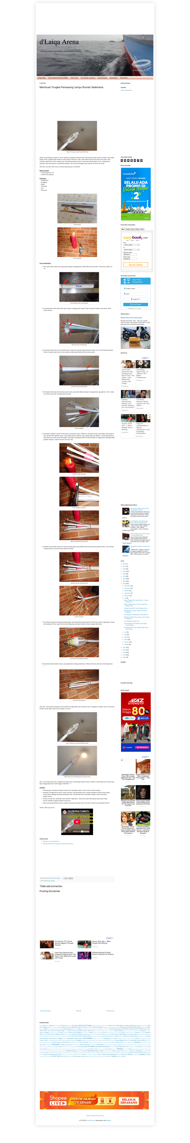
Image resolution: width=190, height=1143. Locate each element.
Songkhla (42, 1052)
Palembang (100, 1044)
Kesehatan (45, 1038)
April (125, 637)
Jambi (84, 1034)
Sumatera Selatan (133, 1052)
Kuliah (84, 1038)
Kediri (112, 1036)
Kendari (121, 1036)
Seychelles (109, 1051)
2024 (124, 569)
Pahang (74, 1044)
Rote (127, 1049)
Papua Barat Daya (132, 1044)
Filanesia (66, 1032)
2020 (124, 579)
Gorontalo (119, 1032)
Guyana (127, 1032)
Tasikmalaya (75, 1054)
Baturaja (41, 1029)
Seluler (78, 1051)
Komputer (70, 1038)
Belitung (65, 1029)
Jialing (121, 1034)
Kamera (77, 1036)
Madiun (59, 1040)
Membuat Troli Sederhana (51, 841)
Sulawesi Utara (108, 1052)
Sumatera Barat (124, 1052)
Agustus (126, 595)
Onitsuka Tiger (147, 1042)
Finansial (75, 1032)
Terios (99, 1054)
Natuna (77, 1042)
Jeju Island (107, 1034)
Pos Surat (60, 1049)
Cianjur (98, 1030)
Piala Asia (145, 1046)
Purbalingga (79, 1049)
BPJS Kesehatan (88, 1029)
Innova (49, 1034)
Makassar (74, 1040)
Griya (123, 1032)
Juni (125, 632)
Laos (111, 1038)
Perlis (127, 1046)
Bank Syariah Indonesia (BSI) (128, 1027)
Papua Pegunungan (142, 1044)
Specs (57, 1052)
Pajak (78, 1044)
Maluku (90, 1040)
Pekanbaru (65, 1046)
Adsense (51, 1025)
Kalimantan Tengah (48, 1036)
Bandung (95, 1027)
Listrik (41, 1040)
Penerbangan (105, 1046)
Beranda (78, 1011)
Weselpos (92, 1056)
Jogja (124, 1034)
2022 (124, 574)
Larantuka (120, 1038)
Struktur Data (69, 1052)
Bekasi (50, 1029)
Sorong (46, 1052)
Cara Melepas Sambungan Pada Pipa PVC (136, 614)
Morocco (50, 1042)
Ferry (137, 229)
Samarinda (55, 1051)
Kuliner (90, 1038)
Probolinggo (73, 1049)
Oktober (126, 590)
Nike (94, 1042)
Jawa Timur (102, 1034)
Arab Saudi (137, 1025)
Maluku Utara (95, 1040)
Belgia (61, 1029)
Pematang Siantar (72, 1046)
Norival (96, 1042)
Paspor (56, 1046)
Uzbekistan (69, 1056)
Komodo (65, 1038)
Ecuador (148, 1030)
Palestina (106, 1044)
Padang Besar (68, 1044)
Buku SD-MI (121, 1029)
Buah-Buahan (114, 1029)
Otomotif (55, 1044)
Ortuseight (48, 1044)
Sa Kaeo (142, 1049)
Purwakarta (85, 1049)
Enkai (50, 1032)
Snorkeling (145, 1051)
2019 (124, 581)
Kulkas (95, 1038)
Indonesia (147, 1032)
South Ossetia (52, 1052)
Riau (124, 1049)
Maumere (110, 1040)
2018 (124, 583)
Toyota (130, 1054)
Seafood (68, 1051)
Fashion (61, 1032)
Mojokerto (45, 1042)
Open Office (43, 1044)
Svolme (63, 1054)
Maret (126, 639)
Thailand (104, 1054)
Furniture (87, 1032)
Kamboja (71, 1036)
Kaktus (135, 1034)
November (127, 588)
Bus (123, 229)
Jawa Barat (89, 1034)
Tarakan (70, 1054)
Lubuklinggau (51, 1040)
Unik (51, 1056)
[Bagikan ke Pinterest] (72, 878)
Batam (148, 1027)
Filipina (70, 1032)
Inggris (45, 1034)
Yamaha (114, 1056)
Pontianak (50, 1049)
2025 (124, 566)
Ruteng (133, 1049)
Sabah (146, 1049)
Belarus (58, 1029)
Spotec (63, 1052)
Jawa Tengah (95, 1034)
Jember (112, 1034)
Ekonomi (42, 1032)
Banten (139, 1027)
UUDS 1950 (63, 1056)
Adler (48, 1025)
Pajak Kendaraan (85, 1044)
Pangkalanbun (114, 1044)
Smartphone (138, 1051)
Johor (128, 1034)
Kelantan (116, 1036)
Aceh (41, 1025)
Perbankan (122, 1046)
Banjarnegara (116, 1027)
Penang (79, 1046)
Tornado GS (124, 1054)
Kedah (109, 1036)
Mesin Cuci (127, 1040)
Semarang (83, 1051)
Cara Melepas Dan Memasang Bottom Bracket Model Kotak (139, 521)
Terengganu (94, 1054)
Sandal (59, 1051)
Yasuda (119, 1056)
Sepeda (101, 1051)
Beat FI (46, 1029)
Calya (69, 1030)
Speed (60, 1052)
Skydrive (127, 1051)
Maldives (84, 1040)
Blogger (108, 1120)
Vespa (78, 1056)
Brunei (108, 1029)
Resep (120, 1049)
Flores (83, 1032)
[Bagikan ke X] (68, 878)
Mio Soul (148, 1040)
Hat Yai (133, 1032)
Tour (142, 229)
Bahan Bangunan (67, 1027)
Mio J (144, 1040)
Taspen (80, 1054)
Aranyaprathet (144, 1025)
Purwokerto (91, 1049)
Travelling (141, 1054)
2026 (124, 564)
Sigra (113, 1051)
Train (127, 229)
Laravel (124, 1038)
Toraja (118, 1054)
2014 (124, 655)
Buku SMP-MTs (52, 1030)
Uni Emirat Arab (46, 1056)
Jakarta (80, 1034)
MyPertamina (66, 1042)
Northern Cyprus (102, 1042)
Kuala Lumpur (78, 1038)
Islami (74, 1034)
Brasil (105, 1029)
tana (67, 1054)
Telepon (84, 1054)
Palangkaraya (93, 1044)
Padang (62, 1044)
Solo (149, 1051)
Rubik (130, 1049)
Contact (88, 1115)
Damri (125, 1030)
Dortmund (134, 1030)
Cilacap (102, 1030)
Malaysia (79, 1040)
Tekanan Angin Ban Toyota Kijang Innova (135, 608)
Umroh (41, 1056)
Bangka (100, 1027)
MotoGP (54, 1042)
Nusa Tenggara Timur (129, 1042)
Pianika (45, 1049)
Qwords (103, 1049)
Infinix (41, 1034)
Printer (68, 1049)
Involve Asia (67, 1034)
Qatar (96, 1049)
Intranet (62, 1034)
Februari (126, 642)
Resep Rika (123, 78)
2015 (124, 652)
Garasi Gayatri (102, 78)
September (127, 593)
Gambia (94, 1032)
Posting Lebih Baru (45, 1011)
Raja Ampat (108, 1049)
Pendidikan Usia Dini (95, 1046)
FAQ (93, 1115)
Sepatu (97, 1051)
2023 (124, 571)
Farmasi (57, 1032)
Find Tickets (137, 304)
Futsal (91, 1032)
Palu (109, 1044)
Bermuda (76, 1029)
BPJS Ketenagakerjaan (98, 1029)
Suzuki (60, 1054)
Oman (142, 1042)
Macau (56, 1040)
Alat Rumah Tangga (49, 880)
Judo (131, 1034)
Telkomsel (89, 1054)
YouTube (123, 1056)
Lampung (106, 1038)
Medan (113, 1040)
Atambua (55, 1027)
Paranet (52, 1046)
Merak (122, 1040)
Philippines (140, 1046)
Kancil (81, 1036)
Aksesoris (64, 1025)
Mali (87, 1040)
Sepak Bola (90, 1051)
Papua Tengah (46, 1046)
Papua (120, 1044)
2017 (124, 647)
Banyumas (144, 1027)
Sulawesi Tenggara (100, 1052)
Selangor (74, 1051)
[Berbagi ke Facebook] (70, 878)
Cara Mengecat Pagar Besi (131, 621)
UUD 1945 (56, 1056)
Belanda (54, 1029)
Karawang (99, 1036)
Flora (79, 1032)
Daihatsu (121, 1030)
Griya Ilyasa (113, 78)
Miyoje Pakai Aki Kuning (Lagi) (131, 317)
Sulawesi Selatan (83, 1052)
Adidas (44, 1025)
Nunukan (109, 1042)
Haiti (130, 1032)
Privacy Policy (99, 1115)
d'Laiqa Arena (59, 41)
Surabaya (45, 1054)
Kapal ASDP (87, 1036)
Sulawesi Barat (75, 1052)
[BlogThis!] (66, 878)
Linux (148, 1038)
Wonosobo (97, 1056)
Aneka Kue (111, 1025)
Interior (53, 1034)
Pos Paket (55, 1049)
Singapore (119, 1051)
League (128, 1038)
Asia (49, 1027)
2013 (124, 657)
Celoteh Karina (82, 1030)
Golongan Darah (113, 1032)
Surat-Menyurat (52, 1054)
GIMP (101, 1032)
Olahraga (137, 1042)
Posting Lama (110, 1011)
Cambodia (74, 1030)
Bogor (82, 1029)
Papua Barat (125, 1044)
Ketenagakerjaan (53, 1038)
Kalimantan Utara (65, 1036)
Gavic (98, 1032)
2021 (124, 576)
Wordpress (102, 1056)
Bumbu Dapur (61, 1030)
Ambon (98, 1025)
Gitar (104, 1032)
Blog (79, 1029)
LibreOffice (137, 1038)
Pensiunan (112, 1046)
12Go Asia (135, 308)
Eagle (138, 1030)
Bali (86, 1027)
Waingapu (87, 1056)
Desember (127, 586)
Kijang (60, 1038)
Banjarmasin (110, 1027)
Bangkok (105, 1027)
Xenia (107, 1056)
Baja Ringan (81, 1027)
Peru (135, 1046)
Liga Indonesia (143, 1038)
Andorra (106, 1025)
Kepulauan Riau (142, 1036)
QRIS (99, 1049)
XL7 (110, 1056)
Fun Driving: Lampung (88, 78)
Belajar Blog (42, 78)
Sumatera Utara (142, 1052)
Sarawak (64, 1051)
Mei (125, 634)
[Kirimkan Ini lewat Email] (65, 878)
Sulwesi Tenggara (116, 1052)
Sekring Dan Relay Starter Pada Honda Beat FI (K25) (139, 509)
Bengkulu (70, 1029)
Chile (96, 1030)
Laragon (115, 1038)
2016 (124, 650)
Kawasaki (104, 1036)
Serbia (105, 1051)
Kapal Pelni (93, 1036)
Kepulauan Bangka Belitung (130, 1036)
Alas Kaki (69, 1025)
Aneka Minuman (120, 1025)
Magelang (64, 1040)
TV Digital (147, 1054)
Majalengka (69, 1040)
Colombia (111, 1030)
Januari (126, 644)
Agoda (59, 1025)
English (47, 1032)
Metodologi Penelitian (136, 1040)
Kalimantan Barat (141, 1034)
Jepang (117, 1034)
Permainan (131, 1046)
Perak (116, 1046)
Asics (52, 1027)
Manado (100, 1040)
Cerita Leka (74, 78)
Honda (137, 1032)
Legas (132, 1038)
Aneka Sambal (129, 1025)
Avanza (60, 1027)
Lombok (45, 1040)
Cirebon (106, 1030)
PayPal (61, 1046)
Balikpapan (89, 1027)
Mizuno (41, 1042)
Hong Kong (142, 1032)
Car (132, 229)
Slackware (132, 1051)
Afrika (56, 1025)
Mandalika (105, 1040)
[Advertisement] (95, 18)
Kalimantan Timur (57, 1036)
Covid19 (116, 1030)
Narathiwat (72, 1042)
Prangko (65, 1049)
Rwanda (138, 1049)
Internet (57, 1034)
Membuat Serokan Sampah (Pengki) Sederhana (58, 843)
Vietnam (83, 1056)
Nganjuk (91, 1042)
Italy (77, 1034)
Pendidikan (84, 1046)
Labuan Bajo (100, 1038)
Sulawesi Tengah (91, 1052)
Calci (66, 1030)
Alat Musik (75, 1025)
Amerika (102, 1025)
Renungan (114, 1049)
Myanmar (59, 1042)
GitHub (107, 1032)
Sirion (123, 1051)
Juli (125, 598)
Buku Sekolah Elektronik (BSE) (58, 78)
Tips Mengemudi (112, 1054)
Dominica (129, 1030)
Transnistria (135, 1054)
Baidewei (74, 1027)
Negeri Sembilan (83, 1042)
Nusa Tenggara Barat (117, 1042)
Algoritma (94, 1025)
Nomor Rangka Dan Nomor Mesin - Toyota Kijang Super (140, 534)
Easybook (143, 1030)
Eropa (53, 1032)
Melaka (118, 1040)
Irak (71, 1034)
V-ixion (74, 1056)
